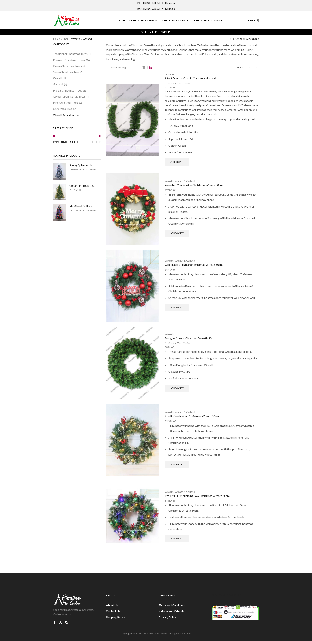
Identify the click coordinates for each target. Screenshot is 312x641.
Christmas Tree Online (177, 83)
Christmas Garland (208, 20)
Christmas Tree (62, 108)
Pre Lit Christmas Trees (67, 90)
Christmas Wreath (175, 20)
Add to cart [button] (177, 162)
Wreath (169, 181)
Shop (66, 38)
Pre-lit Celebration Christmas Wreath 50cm (192, 416)
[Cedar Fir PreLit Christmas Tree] (59, 192)
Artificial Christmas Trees (135, 20)
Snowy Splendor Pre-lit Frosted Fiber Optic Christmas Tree (82, 165)
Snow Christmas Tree (66, 72)
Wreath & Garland (185, 181)
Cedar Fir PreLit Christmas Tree (82, 185)
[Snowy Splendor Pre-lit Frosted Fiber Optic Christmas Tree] (59, 171)
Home (56, 38)
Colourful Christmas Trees (69, 96)
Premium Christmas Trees (69, 60)
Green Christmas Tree (66, 66)
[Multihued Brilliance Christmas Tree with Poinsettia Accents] (59, 212)
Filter (96, 141)
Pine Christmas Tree (65, 102)
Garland (169, 74)
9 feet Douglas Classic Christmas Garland (190, 78)
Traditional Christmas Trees (70, 53)
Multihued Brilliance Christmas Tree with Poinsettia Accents (82, 206)
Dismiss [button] (170, 3)
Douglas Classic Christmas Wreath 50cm (190, 338)
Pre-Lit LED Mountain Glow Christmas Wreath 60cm (197, 495)
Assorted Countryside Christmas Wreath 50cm (194, 185)
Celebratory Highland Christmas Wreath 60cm (194, 264)
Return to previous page (245, 38)
